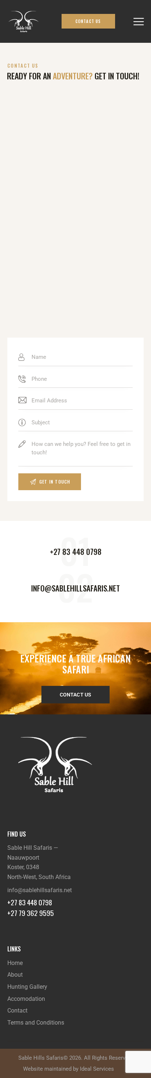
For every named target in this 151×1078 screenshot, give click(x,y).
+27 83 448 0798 (29, 902)
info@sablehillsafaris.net (39, 890)
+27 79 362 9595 (30, 912)
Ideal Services (97, 1069)
